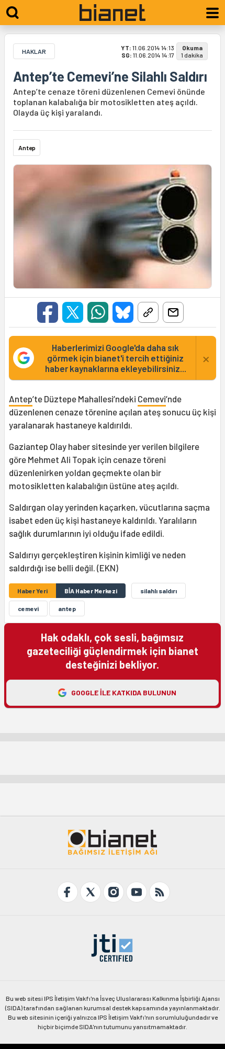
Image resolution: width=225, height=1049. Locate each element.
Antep (20, 398)
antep (67, 608)
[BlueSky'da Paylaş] (123, 312)
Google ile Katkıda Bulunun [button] (123, 692)
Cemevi (152, 398)
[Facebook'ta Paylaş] (47, 312)
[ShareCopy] (148, 312)
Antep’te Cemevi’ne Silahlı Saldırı (110, 76)
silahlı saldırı (158, 590)
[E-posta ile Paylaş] (173, 312)
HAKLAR (34, 51)
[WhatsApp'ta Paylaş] (97, 312)
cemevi (28, 608)
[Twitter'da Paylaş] (72, 312)
